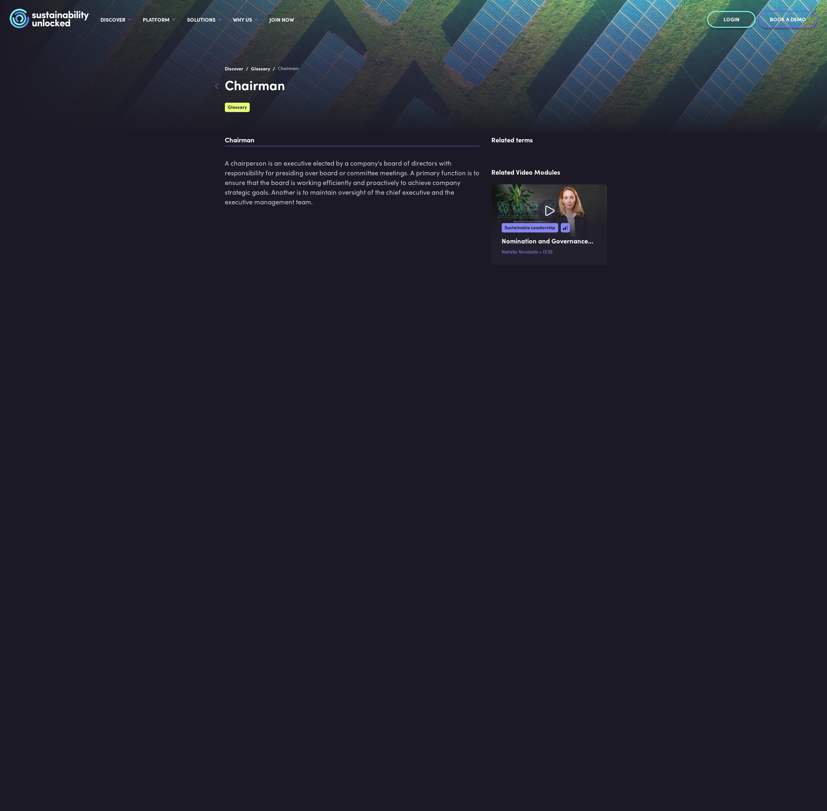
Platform (156, 19)
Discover (112, 19)
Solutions (201, 19)
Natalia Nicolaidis (520, 252)
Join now (281, 19)
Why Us (242, 19)
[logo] (49, 19)
